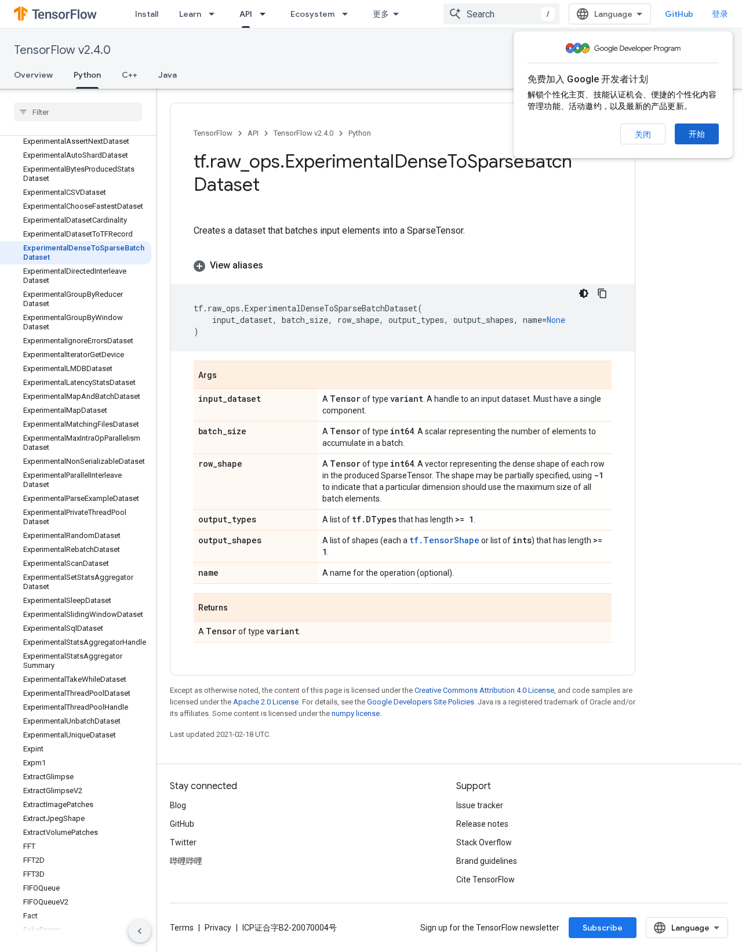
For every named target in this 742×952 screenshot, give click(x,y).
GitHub (679, 14)
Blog (178, 805)
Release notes (482, 824)
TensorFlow (213, 133)
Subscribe (603, 927)
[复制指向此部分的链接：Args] (228, 376)
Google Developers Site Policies (420, 701)
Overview (33, 75)
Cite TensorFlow (485, 879)
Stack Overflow (484, 842)
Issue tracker (479, 805)
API (245, 14)
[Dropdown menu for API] (266, 14)
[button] (403, 265)
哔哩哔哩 (186, 861)
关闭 (643, 134)
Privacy (218, 927)
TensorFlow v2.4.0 (62, 50)
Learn (190, 14)
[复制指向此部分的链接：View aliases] (274, 265)
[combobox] (501, 13)
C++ (129, 75)
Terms (182, 927)
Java (167, 75)
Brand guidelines (486, 861)
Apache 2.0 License (266, 701)
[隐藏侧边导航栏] (139, 931)
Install (146, 14)
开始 (697, 134)
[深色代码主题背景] (583, 293)
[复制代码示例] (602, 293)
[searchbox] (78, 112)
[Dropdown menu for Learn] (215, 14)
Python (87, 75)
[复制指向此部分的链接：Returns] (239, 608)
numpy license (356, 713)
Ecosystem (312, 14)
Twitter (183, 842)
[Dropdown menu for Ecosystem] (348, 14)
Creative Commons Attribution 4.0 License (484, 690)
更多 (381, 14)
